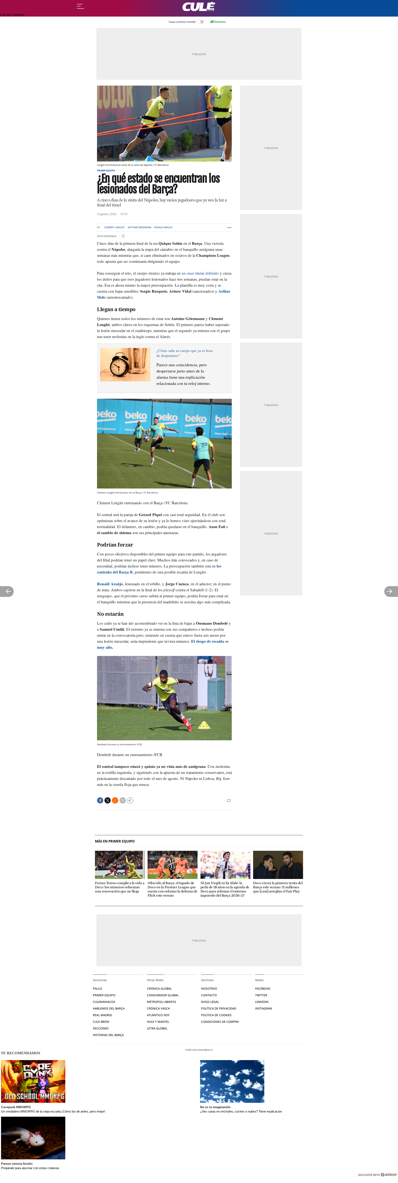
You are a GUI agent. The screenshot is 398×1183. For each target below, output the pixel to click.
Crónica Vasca (158, 1008)
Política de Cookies (216, 1015)
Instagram (263, 1008)
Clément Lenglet (114, 227)
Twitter (261, 995)
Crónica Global (159, 988)
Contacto (209, 995)
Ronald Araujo (163, 227)
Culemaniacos (104, 1002)
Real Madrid (102, 1015)
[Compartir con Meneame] (115, 800)
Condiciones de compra (220, 1022)
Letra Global (157, 1028)
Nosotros (209, 988)
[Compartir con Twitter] (107, 800)
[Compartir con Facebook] (100, 800)
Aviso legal (210, 1002)
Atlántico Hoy (158, 1015)
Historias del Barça (108, 1035)
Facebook (262, 988)
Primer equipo (106, 170)
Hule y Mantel (158, 1022)
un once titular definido (200, 273)
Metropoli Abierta (161, 1002)
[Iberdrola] (217, 22)
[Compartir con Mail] (123, 800)
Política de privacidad (218, 1008)
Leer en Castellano (12, 14)
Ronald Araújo (110, 584)
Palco (97, 988)
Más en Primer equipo (115, 841)
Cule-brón (101, 1022)
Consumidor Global (163, 995)
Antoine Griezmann (139, 227)
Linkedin (261, 1002)
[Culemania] (199, 6)
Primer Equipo (104, 995)
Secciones (101, 1028)
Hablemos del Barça (109, 1008)
